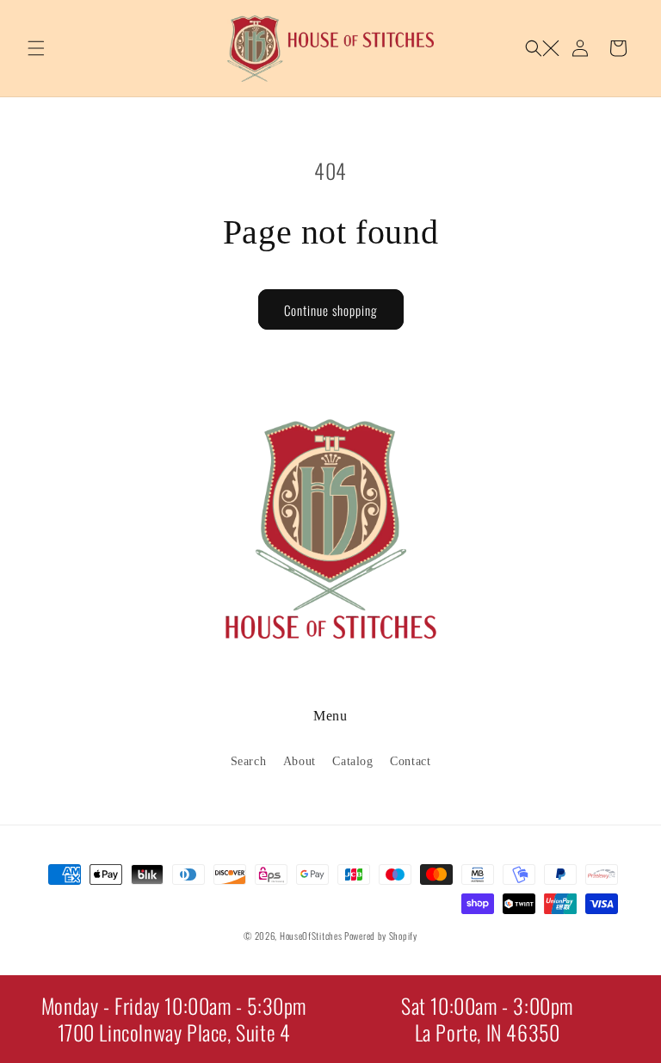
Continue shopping (331, 309)
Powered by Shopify (380, 935)
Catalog (352, 761)
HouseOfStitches (311, 935)
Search (249, 761)
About (299, 761)
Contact (410, 761)
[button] (36, 48)
